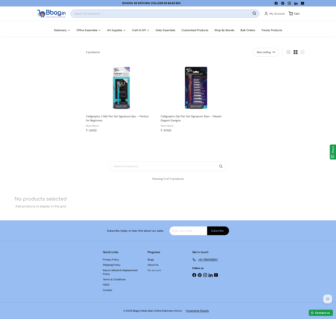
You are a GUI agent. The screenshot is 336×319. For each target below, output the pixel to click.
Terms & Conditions (114, 279)
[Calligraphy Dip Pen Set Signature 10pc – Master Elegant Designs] (196, 98)
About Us (153, 264)
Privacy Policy (111, 259)
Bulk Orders (248, 30)
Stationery (60, 30)
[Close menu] (1, 23)
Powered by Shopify (197, 310)
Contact (107, 290)
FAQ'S (106, 284)
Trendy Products (271, 30)
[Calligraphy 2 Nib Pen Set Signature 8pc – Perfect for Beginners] (121, 98)
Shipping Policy (111, 264)
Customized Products (194, 30)
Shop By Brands (224, 30)
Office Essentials (86, 30)
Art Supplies (114, 30)
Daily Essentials (165, 30)
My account (154, 270)
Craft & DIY (139, 30)
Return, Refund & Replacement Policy (120, 272)
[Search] (254, 14)
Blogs (151, 259)
